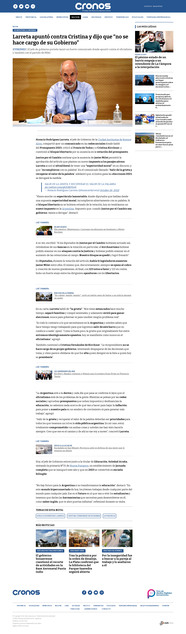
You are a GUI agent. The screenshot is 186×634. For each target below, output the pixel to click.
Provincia (30, 17)
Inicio (19, 17)
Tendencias (122, 17)
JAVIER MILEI (109, 516)
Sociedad (96, 17)
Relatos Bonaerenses (149, 606)
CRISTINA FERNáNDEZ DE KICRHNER (84, 516)
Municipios (62, 17)
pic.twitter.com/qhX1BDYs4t (60, 187)
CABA (85, 17)
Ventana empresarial (158, 17)
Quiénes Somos (90, 609)
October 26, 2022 (109, 190)
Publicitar (75, 609)
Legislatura (46, 17)
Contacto (106, 609)
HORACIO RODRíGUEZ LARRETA (50, 516)
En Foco (109, 17)
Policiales (137, 17)
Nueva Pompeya (79, 465)
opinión (165, 606)
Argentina (68, 208)
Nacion (75, 17)
